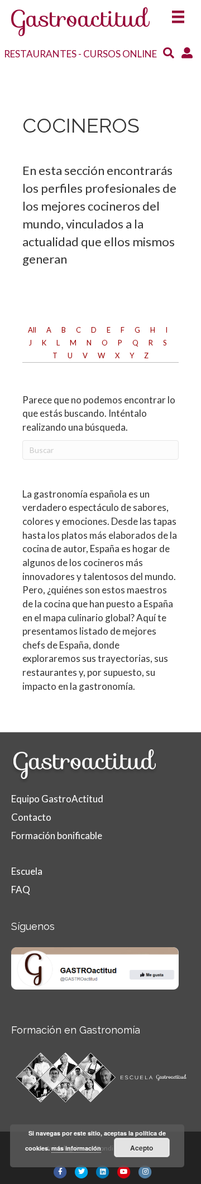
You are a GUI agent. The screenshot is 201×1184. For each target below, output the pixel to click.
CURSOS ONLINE (120, 54)
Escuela (26, 871)
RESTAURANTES (40, 54)
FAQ (20, 889)
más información (76, 1148)
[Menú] (178, 13)
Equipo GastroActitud (57, 799)
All (32, 329)
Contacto (31, 817)
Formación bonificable (56, 835)
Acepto (141, 1148)
